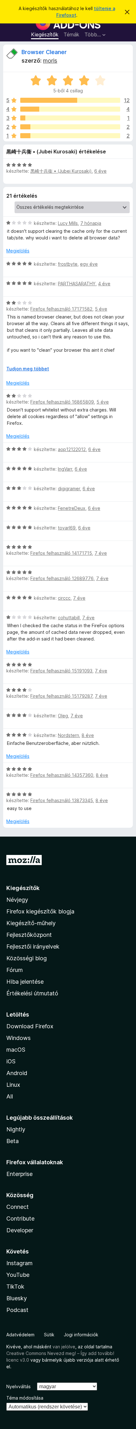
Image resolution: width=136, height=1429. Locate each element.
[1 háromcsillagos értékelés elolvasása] (70, 118)
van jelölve (64, 1346)
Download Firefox (29, 1026)
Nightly (15, 1129)
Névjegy (17, 899)
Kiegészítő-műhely (31, 923)
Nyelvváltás (18, 1386)
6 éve (100, 171)
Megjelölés (17, 250)
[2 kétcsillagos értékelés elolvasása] (70, 126)
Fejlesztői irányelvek (32, 946)
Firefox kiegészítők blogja (40, 911)
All (9, 1096)
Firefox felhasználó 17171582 (61, 309)
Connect (17, 1206)
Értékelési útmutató (32, 993)
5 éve (101, 309)
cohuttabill (69, 617)
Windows (18, 1038)
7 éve (101, 553)
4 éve (104, 283)
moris (50, 60)
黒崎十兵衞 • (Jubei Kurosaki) (61, 171)
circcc (64, 598)
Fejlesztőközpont (29, 934)
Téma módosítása (24, 1398)
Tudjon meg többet (27, 368)
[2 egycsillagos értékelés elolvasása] (70, 135)
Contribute (20, 1218)
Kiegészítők (45, 34)
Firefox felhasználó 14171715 (61, 553)
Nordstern (68, 735)
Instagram (19, 1263)
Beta (12, 1141)
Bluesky (16, 1298)
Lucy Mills (68, 223)
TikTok (15, 1286)
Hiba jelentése (25, 981)
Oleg (63, 715)
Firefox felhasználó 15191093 (61, 670)
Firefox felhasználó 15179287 (61, 696)
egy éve (89, 264)
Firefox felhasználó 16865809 (62, 402)
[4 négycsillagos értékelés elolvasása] (70, 109)
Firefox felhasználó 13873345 (61, 800)
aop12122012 (72, 449)
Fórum (14, 970)
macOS (15, 1049)
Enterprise (19, 1174)
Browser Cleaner (44, 52)
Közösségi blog (26, 958)
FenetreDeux (71, 508)
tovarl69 (67, 527)
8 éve (88, 735)
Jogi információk (81, 1334)
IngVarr (65, 469)
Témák (71, 34)
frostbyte (67, 264)
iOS (10, 1061)
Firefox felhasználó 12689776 (62, 578)
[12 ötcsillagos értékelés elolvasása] (70, 100)
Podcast (17, 1310)
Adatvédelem (20, 1334)
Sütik (49, 1334)
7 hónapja (90, 223)
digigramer (69, 488)
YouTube (17, 1274)
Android (16, 1073)
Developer (19, 1230)
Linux (13, 1084)
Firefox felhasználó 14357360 (61, 775)
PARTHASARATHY (77, 283)
